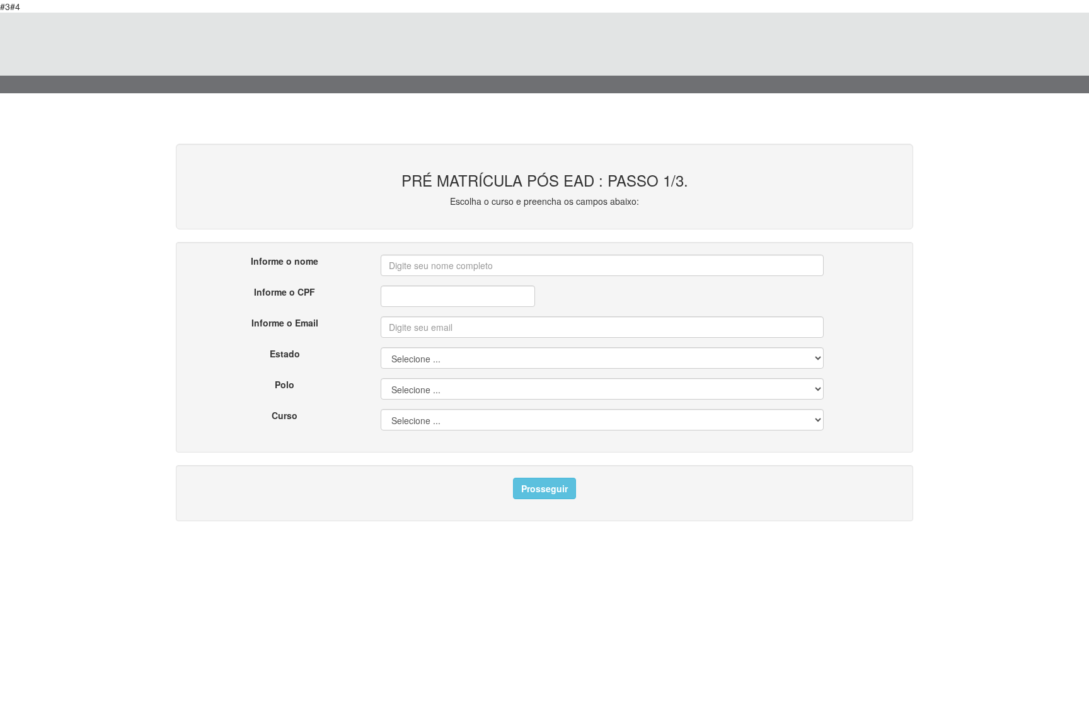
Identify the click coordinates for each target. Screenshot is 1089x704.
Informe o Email (284, 322)
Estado (285, 353)
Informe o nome (284, 261)
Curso (284, 415)
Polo (284, 384)
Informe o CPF (284, 292)
